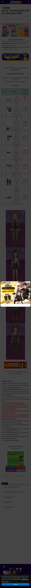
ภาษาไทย (3, 581)
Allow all (15, 584)
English (7, 581)
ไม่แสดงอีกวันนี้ (7, 305)
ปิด (22, 305)
